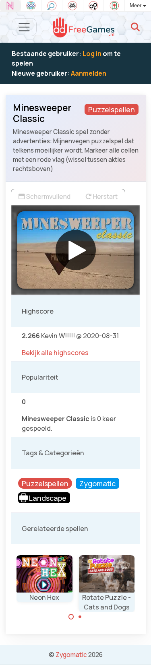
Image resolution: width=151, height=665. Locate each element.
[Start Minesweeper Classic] (76, 250)
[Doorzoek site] (135, 27)
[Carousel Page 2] (80, 617)
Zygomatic (71, 654)
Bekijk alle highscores (55, 352)
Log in (92, 53)
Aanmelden (88, 73)
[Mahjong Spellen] (114, 5)
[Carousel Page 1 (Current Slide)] (71, 617)
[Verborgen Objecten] (51, 5)
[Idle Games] (93, 5)
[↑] (139, 649)
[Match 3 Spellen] (31, 5)
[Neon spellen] (10, 5)
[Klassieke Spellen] (72, 5)
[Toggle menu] (24, 27)
